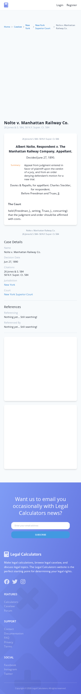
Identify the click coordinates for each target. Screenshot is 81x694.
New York (27, 27)
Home (7, 26)
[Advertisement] (40, 75)
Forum (8, 611)
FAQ (6, 638)
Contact (9, 629)
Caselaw (18, 26)
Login (59, 5)
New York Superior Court (42, 27)
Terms (8, 646)
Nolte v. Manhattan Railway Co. (36, 122)
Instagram (10, 669)
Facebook (10, 665)
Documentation (13, 633)
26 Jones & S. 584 (14, 127)
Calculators (11, 602)
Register (72, 5)
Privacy (8, 642)
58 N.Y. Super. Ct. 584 (37, 127)
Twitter (8, 674)
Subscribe (40, 534)
